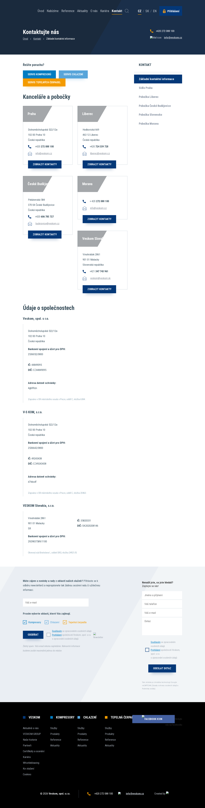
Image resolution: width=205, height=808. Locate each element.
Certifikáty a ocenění (33, 751)
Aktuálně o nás (31, 728)
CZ (139, 11)
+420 (44, 146)
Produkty (55, 733)
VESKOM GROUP (32, 733)
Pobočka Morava (149, 123)
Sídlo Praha (145, 88)
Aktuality (82, 11)
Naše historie (30, 739)
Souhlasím (57, 631)
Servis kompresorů (39, 74)
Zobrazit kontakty (45, 164)
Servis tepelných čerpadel (44, 82)
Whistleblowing (31, 762)
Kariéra (104, 11)
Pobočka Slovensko (150, 114)
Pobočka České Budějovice (155, 105)
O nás (94, 11)
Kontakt (117, 11)
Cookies (27, 774)
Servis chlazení (73, 74)
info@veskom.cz (173, 37)
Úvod (41, 11)
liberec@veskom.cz (100, 153)
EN (155, 11)
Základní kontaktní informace (156, 79)
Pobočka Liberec (149, 96)
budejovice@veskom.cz (47, 223)
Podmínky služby (148, 689)
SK (147, 11)
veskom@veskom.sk (100, 278)
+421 (99, 271)
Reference (67, 11)
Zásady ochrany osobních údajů (164, 685)
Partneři (27, 745)
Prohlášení (57, 635)
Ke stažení (28, 768)
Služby (53, 728)
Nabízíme (53, 11)
